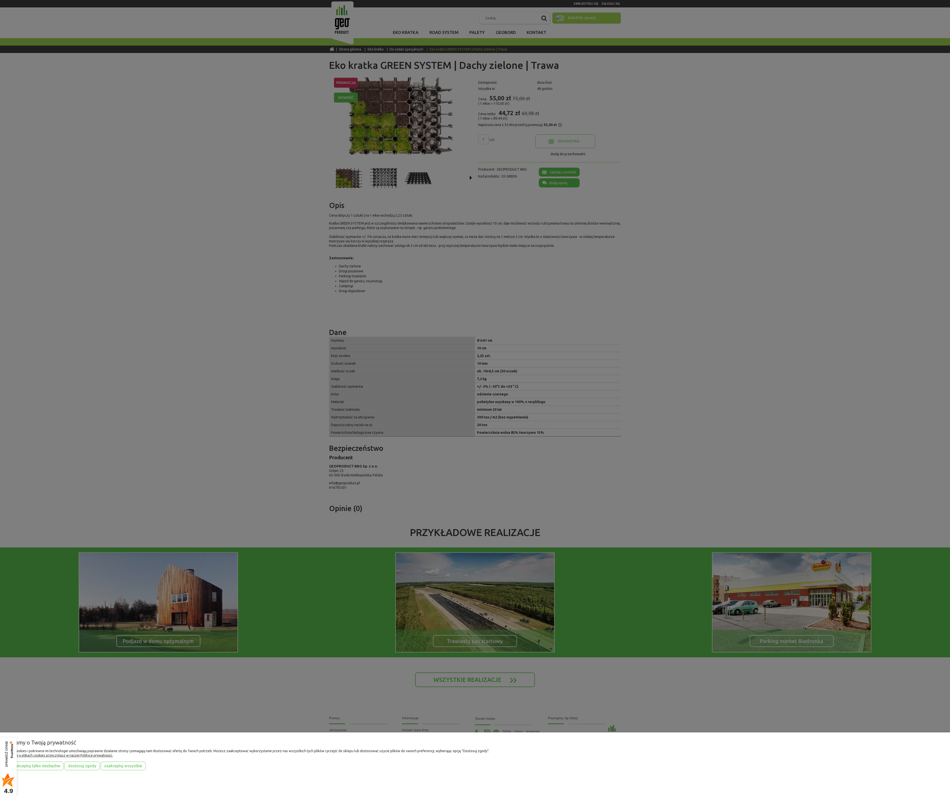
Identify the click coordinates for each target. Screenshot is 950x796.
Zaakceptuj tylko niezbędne (36, 766)
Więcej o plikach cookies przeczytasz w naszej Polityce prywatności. (60, 755)
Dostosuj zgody (82, 766)
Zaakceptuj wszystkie (123, 766)
